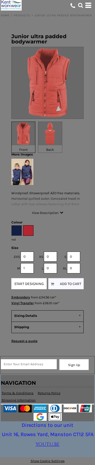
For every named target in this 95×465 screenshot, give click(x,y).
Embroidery (20, 297)
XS (41, 257)
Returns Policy (49, 393)
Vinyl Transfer (22, 303)
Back (50, 150)
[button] (80, 5)
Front (23, 150)
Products (22, 15)
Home (5, 15)
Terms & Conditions (18, 393)
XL (64, 268)
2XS (17, 257)
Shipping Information (19, 400)
